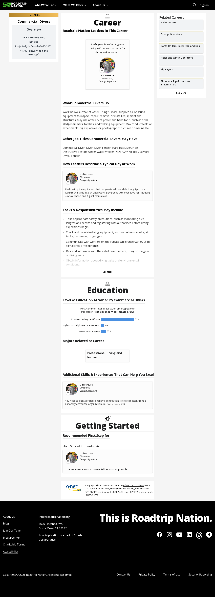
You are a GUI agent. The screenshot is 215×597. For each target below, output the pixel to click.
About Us (9, 516)
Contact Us (123, 574)
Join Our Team (12, 530)
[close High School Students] (97, 446)
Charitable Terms (14, 544)
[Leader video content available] (72, 178)
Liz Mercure (86, 174)
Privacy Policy (146, 574)
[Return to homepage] (15, 5)
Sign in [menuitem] (204, 5)
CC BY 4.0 (117, 492)
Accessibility (10, 551)
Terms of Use (171, 574)
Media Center (11, 537)
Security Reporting (200, 574)
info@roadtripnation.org (54, 517)
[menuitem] (46, 5)
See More (108, 271)
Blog (6, 523)
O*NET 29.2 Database (133, 485)
